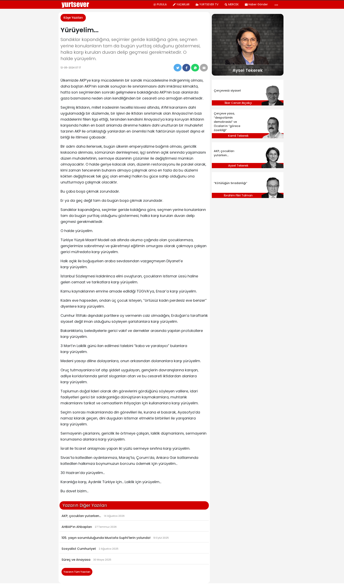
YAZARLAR (183, 4)
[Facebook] (186, 67)
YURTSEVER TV (208, 4)
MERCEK (233, 4)
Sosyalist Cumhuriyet (79, 548)
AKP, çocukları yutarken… (81, 516)
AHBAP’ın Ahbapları (77, 527)
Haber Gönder (258, 4)
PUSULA (162, 4)
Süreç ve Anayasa (76, 559)
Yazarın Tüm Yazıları (77, 572)
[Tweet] (178, 67)
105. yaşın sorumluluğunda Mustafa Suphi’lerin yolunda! (106, 537)
